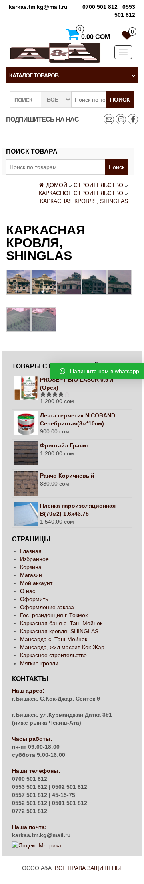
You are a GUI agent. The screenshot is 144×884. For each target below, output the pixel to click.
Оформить (34, 599)
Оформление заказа (47, 607)
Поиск (120, 99)
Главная (31, 551)
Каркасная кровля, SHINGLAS (59, 631)
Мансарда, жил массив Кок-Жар (62, 647)
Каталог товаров (33, 75)
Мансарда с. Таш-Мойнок (53, 639)
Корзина (31, 567)
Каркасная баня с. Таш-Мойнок (61, 623)
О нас (27, 591)
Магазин (31, 575)
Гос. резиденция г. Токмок (54, 615)
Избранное (34, 559)
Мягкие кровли (39, 663)
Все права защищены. (88, 868)
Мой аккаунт (36, 583)
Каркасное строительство (53, 655)
